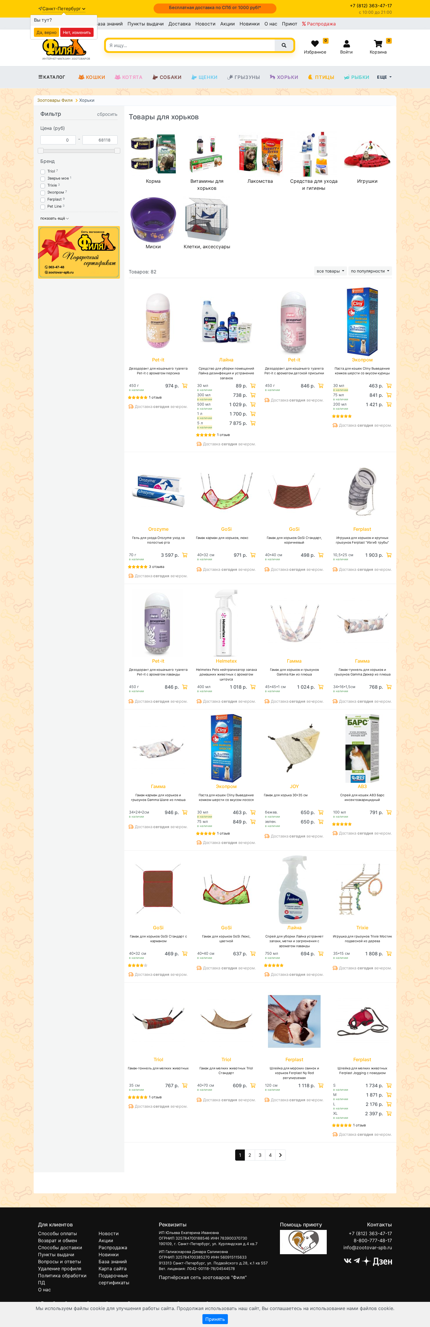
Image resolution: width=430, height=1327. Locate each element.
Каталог (54, 77)
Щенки (208, 77)
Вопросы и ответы (59, 1261)
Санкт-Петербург (62, 8)
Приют (289, 24)
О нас (270, 24)
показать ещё (53, 218)
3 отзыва (156, 566)
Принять (215, 1319)
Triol (51, 171)
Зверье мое (58, 178)
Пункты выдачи (146, 24)
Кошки (95, 77)
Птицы (324, 77)
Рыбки (360, 77)
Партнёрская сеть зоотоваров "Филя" (203, 1277)
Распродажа (321, 24)
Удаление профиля (59, 1268)
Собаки (171, 77)
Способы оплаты (57, 1233)
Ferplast (54, 199)
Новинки (250, 24)
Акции (227, 24)
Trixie (52, 185)
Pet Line (54, 206)
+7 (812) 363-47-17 (370, 1233)
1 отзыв (155, 397)
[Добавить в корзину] (184, 386)
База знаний (108, 24)
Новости (205, 24)
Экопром (55, 192)
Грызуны (247, 77)
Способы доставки (60, 1247)
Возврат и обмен (57, 1240)
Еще (382, 77)
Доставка (179, 24)
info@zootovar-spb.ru (367, 1247)
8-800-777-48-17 (373, 1240)
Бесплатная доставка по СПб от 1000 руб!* (215, 7)
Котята (132, 77)
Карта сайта (113, 1268)
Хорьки (287, 77)
